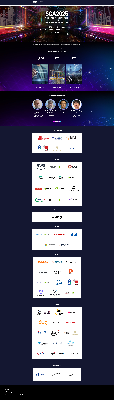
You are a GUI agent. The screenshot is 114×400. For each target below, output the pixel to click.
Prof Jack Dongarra (37, 111)
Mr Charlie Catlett (50, 111)
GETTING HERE (57, 87)
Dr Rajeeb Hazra (63, 111)
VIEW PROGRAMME (74, 87)
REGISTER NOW (40, 87)
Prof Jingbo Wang (76, 111)
